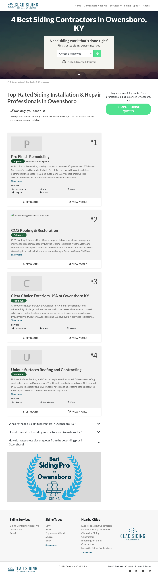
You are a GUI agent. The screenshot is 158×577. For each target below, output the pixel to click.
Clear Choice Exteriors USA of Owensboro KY (50, 295)
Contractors (18, 82)
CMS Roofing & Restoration (34, 230)
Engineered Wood (55, 533)
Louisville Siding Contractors (96, 529)
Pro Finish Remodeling (30, 156)
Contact (129, 566)
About (146, 5)
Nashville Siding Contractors (96, 547)
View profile (79, 202)
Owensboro (43, 82)
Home (78, 5)
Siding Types (131, 5)
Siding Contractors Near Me (24, 525)
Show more (16, 181)
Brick (48, 540)
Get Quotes (32, 202)
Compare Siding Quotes (128, 109)
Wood (49, 529)
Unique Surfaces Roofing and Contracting (46, 369)
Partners (119, 566)
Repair (13, 533)
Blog (110, 566)
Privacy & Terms (143, 566)
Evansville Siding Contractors (96, 525)
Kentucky (31, 82)
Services (114, 5)
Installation (16, 529)
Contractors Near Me (95, 5)
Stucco (49, 536)
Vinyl (48, 525)
